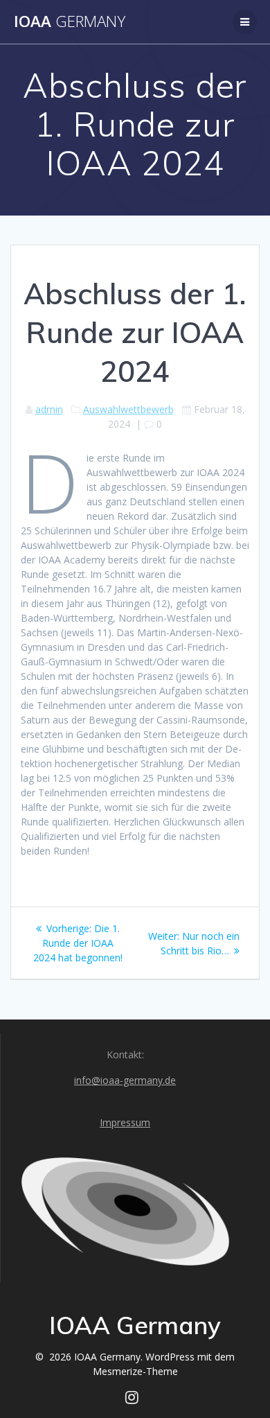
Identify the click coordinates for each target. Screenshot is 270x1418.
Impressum (125, 1122)
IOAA (69, 21)
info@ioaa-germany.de (125, 1080)
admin (49, 409)
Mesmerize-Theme (135, 1371)
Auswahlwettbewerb (128, 409)
